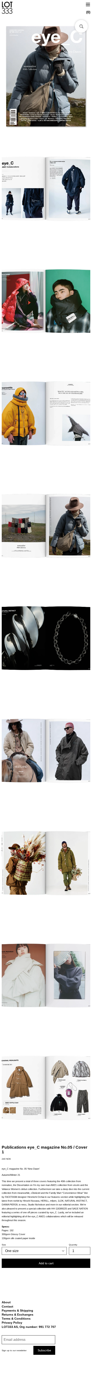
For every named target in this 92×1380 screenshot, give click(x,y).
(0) (88, 12)
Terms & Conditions (16, 1318)
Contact (7, 1306)
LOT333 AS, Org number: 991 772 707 (29, 1327)
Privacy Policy (12, 1322)
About (6, 1302)
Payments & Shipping (17, 1310)
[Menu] (88, 4)
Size (4, 1245)
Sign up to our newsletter (14, 1350)
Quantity (73, 1245)
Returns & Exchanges (17, 1314)
